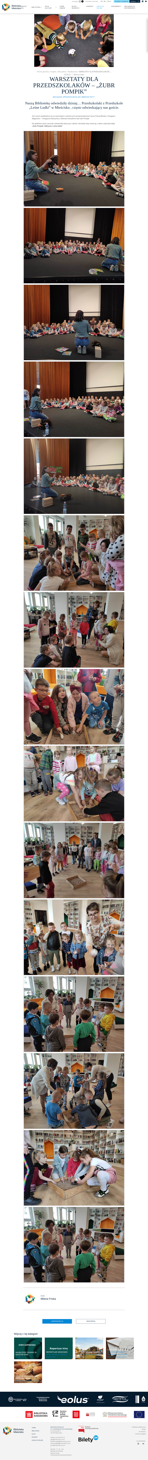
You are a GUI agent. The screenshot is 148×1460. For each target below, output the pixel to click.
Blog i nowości (75, 7)
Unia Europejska (140, 1434)
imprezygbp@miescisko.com (60, 1443)
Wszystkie (62, 72)
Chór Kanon (62, 7)
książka (58, 97)
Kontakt (89, 6)
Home (34, 1428)
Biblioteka (36, 7)
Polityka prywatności (139, 1427)
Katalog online (100, 7)
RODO (144, 1429)
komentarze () (57, 1321)
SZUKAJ (133, 1)
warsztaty (88, 97)
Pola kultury (48, 7)
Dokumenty (116, 6)
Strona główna (43, 72)
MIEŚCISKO (82, 1357)
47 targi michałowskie (88, 1354)
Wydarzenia (72, 72)
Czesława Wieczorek (118, 1354)
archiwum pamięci (116, 1352)
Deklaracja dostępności (129, 7)
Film (18, 1357)
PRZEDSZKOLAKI (72, 97)
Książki (53, 72)
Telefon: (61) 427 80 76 (57, 1437)
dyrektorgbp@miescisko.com (60, 1441)
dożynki (20, 1381)
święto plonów (33, 1381)
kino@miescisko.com (57, 1445)
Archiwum (142, 1431)
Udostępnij (96, 1320)
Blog (33, 1434)
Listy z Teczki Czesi (117, 1357)
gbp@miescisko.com (57, 1439)
